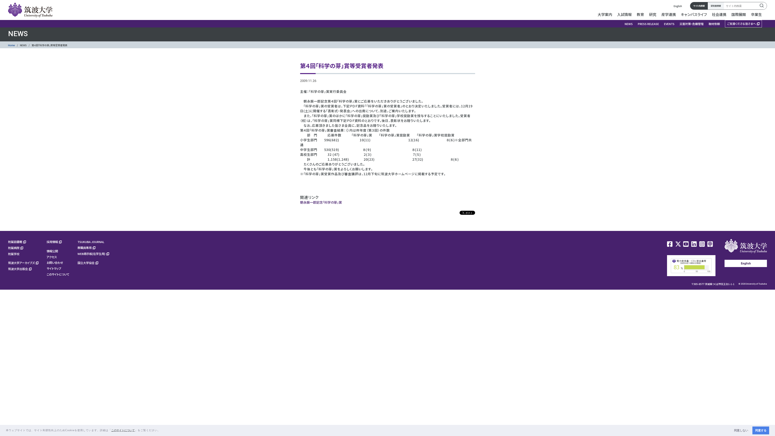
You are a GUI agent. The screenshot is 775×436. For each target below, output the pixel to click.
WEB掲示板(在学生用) (91, 254)
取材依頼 (714, 24)
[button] (161, 430)
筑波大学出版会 (18, 269)
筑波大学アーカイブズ (21, 263)
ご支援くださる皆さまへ (741, 24)
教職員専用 (85, 247)
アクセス (52, 257)
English (678, 6)
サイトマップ (54, 268)
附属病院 (13, 248)
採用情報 (52, 242)
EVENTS (669, 24)
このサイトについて (58, 274)
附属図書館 (15, 242)
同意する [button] (761, 430)
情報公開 (52, 251)
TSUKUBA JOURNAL (91, 242)
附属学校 (13, 254)
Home (11, 45)
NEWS (629, 24)
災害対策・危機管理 (692, 24)
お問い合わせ (55, 262)
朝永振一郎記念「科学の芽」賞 (321, 202)
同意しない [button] (741, 430)
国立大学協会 (86, 263)
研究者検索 (716, 5)
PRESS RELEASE (648, 24)
